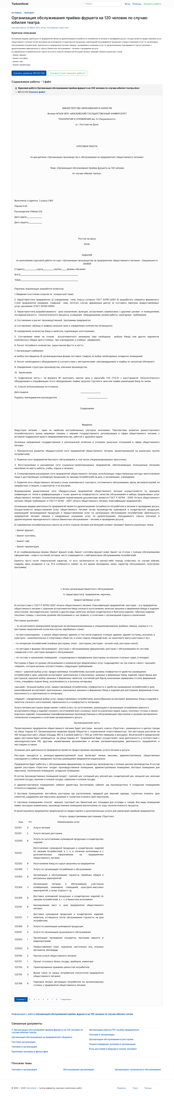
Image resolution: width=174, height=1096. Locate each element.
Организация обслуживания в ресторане (111, 1039)
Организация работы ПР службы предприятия (114, 1029)
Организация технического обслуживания (138, 1069)
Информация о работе (72, 1014)
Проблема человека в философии (30, 1051)
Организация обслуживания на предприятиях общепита (42, 1037)
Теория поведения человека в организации (112, 1044)
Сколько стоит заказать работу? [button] (67, 73)
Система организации (23, 1042)
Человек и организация (24, 1069)
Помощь (136, 3)
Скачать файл (37, 92)
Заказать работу (152, 3)
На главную (17, 13)
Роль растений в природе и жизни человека (113, 1048)
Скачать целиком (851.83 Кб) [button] (29, 73)
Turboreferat (31, 1088)
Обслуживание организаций (78, 1069)
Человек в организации (24, 1046)
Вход (127, 3)
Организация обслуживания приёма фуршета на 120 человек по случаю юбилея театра (47, 1031)
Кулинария (29, 13)
